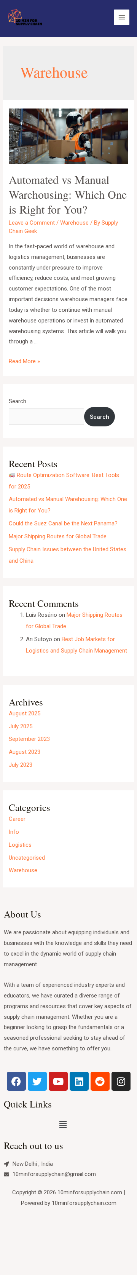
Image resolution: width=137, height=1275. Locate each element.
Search (17, 401)
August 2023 (24, 751)
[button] (62, 1124)
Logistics (20, 844)
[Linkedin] (79, 1081)
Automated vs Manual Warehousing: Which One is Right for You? (68, 194)
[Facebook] (16, 1081)
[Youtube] (58, 1081)
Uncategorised (27, 857)
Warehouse (74, 222)
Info (14, 831)
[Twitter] (37, 1081)
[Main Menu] (121, 17)
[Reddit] (100, 1081)
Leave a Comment (32, 222)
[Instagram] (121, 1081)
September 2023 (29, 739)
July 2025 (20, 726)
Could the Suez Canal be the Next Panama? (63, 523)
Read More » (24, 361)
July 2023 (20, 764)
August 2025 (24, 713)
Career (17, 818)
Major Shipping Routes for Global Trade (58, 536)
